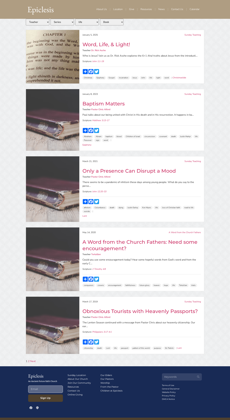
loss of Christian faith (171, 207)
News (161, 9)
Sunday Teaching (192, 34)
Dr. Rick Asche (98, 50)
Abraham (88, 136)
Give (131, 9)
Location (118, 9)
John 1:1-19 (98, 61)
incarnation (123, 77)
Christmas (88, 77)
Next (33, 361)
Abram (98, 136)
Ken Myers (146, 207)
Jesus (135, 77)
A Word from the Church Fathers (185, 232)
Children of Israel (133, 136)
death (173, 136)
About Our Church (78, 379)
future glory (144, 285)
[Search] (198, 377)
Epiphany (100, 77)
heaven (157, 285)
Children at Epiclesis (111, 390)
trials (193, 285)
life (150, 77)
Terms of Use (168, 385)
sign (97, 140)
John (143, 77)
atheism (87, 207)
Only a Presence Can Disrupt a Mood (129, 171)
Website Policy (169, 392)
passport (124, 348)
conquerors (88, 285)
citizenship (88, 348)
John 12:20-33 (99, 191)
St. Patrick (169, 348)
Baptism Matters (103, 104)
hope (166, 285)
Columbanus (100, 207)
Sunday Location (77, 375)
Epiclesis (40, 9)
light (158, 77)
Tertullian (96, 254)
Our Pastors (107, 379)
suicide (87, 211)
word (166, 77)
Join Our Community (79, 382)
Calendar (194, 9)
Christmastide (179, 77)
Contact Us (177, 9)
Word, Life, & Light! (106, 44)
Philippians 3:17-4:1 (102, 331)
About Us (101, 9)
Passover (88, 140)
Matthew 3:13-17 (100, 120)
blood (119, 136)
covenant (163, 136)
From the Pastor (109, 386)
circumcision (149, 136)
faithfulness (130, 285)
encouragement (114, 285)
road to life (188, 207)
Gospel (112, 77)
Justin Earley (133, 207)
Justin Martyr (185, 136)
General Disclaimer (171, 389)
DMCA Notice (168, 399)
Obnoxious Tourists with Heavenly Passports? (140, 311)
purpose (157, 348)
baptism (109, 136)
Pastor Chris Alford (100, 109)
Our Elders (106, 375)
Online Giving (75, 394)
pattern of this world (141, 348)
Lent (84, 215)
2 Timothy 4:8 (99, 269)
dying (121, 207)
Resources (146, 9)
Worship (105, 382)
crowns (101, 285)
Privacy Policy (168, 395)
